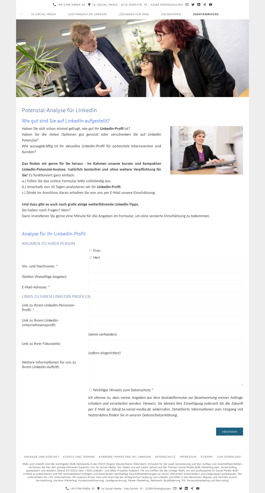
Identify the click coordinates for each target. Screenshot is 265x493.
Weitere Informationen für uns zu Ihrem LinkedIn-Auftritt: (49, 365)
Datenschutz (165, 456)
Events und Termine (79, 456)
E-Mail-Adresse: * (36, 287)
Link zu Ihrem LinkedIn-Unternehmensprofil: (40, 323)
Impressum (188, 456)
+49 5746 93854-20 (70, 4)
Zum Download (229, 456)
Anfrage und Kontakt (41, 456)
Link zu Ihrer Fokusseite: (41, 344)
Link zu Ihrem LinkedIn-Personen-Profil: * (48, 308)
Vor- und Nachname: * (40, 266)
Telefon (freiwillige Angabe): (44, 277)
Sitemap (207, 456)
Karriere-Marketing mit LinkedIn (125, 456)
